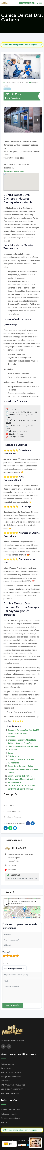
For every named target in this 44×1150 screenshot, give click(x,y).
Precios (4, 1122)
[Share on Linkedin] (6, 828)
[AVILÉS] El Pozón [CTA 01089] (21, 759)
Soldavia (11, 737)
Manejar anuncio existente (11, 1077)
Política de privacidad (9, 1114)
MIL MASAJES (19, 848)
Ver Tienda (12, 865)
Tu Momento (13, 763)
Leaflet (17, 918)
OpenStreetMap (27, 918)
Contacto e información (10, 1110)
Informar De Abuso (14, 817)
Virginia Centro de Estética (20, 776)
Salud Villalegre (14, 782)
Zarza (10, 753)
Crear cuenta (6, 1068)
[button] (24, 909)
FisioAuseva (13, 756)
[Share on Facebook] (28, 823)
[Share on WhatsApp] (10, 828)
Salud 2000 (12, 750)
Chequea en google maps (14, 171)
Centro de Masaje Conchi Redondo (23, 746)
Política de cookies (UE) (10, 1093)
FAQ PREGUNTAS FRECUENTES (13, 1085)
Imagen (5, 963)
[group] (22, 44)
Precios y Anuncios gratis (11, 1072)
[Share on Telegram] (15, 828)
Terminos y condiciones (10, 1118)
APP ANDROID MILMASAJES (12, 1089)
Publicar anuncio (7, 1064)
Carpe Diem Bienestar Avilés (20, 766)
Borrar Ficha (6, 1081)
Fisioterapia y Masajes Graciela (22, 779)
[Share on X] (33, 823)
